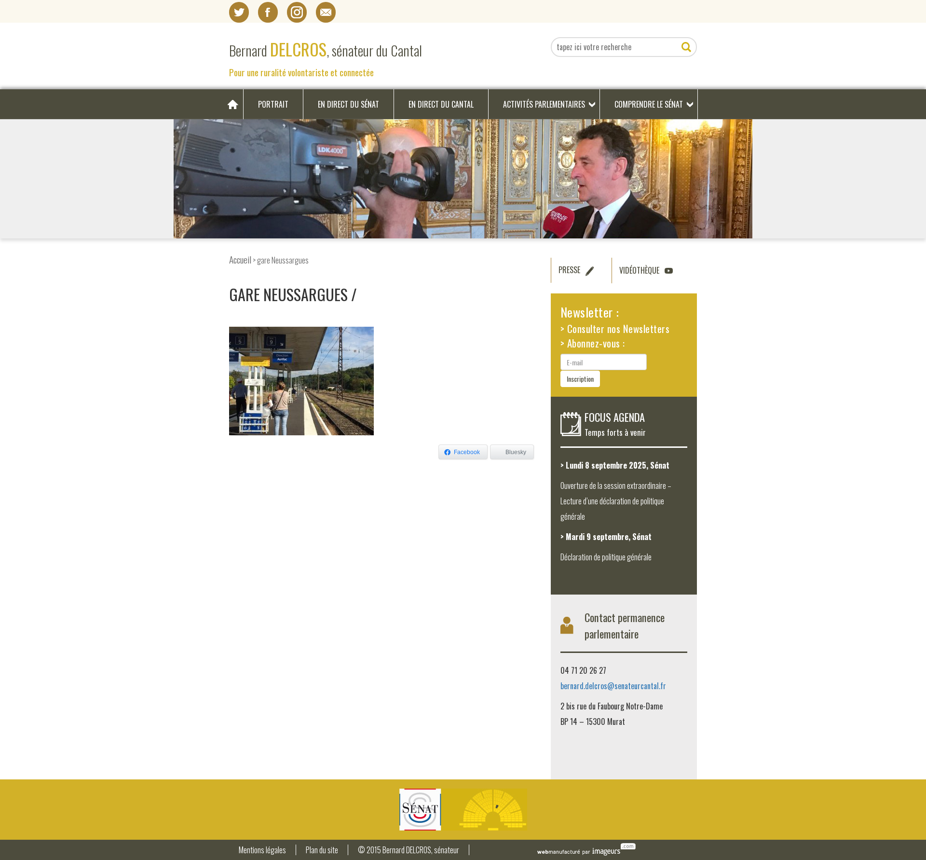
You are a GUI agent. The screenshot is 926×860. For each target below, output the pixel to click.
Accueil (240, 259)
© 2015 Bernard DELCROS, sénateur (408, 850)
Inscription (580, 379)
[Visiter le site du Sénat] (463, 809)
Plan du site (322, 850)
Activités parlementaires (544, 104)
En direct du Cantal (441, 104)
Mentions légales (262, 850)
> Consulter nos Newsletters (615, 328)
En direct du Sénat (348, 104)
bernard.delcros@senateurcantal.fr (613, 686)
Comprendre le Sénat (648, 104)
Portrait (273, 104)
